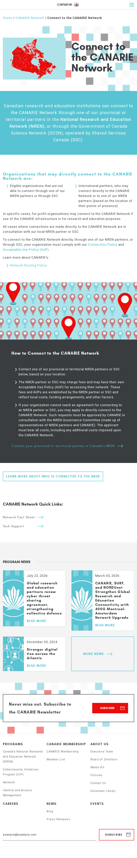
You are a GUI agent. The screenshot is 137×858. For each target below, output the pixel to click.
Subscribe (107, 708)
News (52, 804)
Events (97, 804)
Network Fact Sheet (19, 517)
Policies (96, 775)
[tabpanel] (34, 603)
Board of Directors (104, 759)
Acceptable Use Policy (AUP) (26, 249)
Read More (36, 621)
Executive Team (101, 751)
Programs (13, 744)
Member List (56, 759)
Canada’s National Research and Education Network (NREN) (23, 756)
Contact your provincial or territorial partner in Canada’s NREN (63, 446)
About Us (99, 744)
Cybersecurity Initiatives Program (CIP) (21, 772)
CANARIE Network (30, 18)
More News (93, 654)
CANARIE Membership (66, 744)
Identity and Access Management (17, 793)
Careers (10, 804)
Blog (50, 811)
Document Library (103, 791)
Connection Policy (102, 244)
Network (9, 782)
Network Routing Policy (28, 265)
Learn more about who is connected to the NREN (53, 476)
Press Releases (58, 819)
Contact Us (98, 783)
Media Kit (97, 767)
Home (7, 18)
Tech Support (13, 526)
